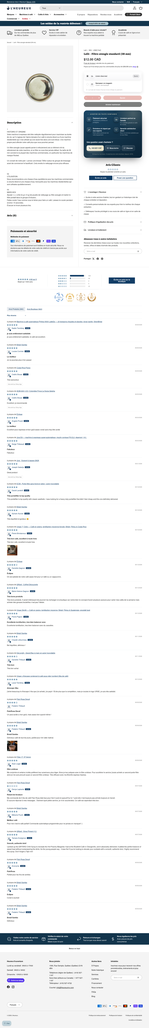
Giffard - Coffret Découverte (27, 584)
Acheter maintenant (113, 104)
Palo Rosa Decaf (23, 699)
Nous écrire (114, 148)
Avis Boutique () (34, 309)
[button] (140, 8)
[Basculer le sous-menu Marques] (16, 14)
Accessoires (59, 14)
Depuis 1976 (31, 2)
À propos (81, 14)
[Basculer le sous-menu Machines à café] (34, 14)
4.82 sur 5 (33, 279)
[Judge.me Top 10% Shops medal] (91, 297)
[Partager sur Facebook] (98, 259)
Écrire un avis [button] (100, 178)
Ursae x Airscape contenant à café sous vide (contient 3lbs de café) (42, 676)
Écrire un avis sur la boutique (122, 280)
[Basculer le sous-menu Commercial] (18, 18)
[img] (27, 279)
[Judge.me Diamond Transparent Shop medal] (59, 297)
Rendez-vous (105, 14)
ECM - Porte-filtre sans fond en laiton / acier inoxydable (38, 483)
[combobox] (81, 8)
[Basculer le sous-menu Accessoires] (66, 14)
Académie (118, 14)
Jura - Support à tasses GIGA (28, 460)
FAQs (94, 992)
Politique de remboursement (97, 1015)
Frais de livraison (90, 63)
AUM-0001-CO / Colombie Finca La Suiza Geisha (36, 391)
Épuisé (122, 98)
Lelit (85, 50)
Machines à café (26, 14)
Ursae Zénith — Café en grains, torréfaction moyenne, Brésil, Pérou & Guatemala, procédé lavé (53, 610)
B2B (128, 2)
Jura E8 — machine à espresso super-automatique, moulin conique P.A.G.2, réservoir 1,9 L (51, 437)
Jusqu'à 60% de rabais (97, 23)
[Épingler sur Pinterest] (102, 259)
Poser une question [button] (125, 178)
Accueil (9, 42)
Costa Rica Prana (23, 367)
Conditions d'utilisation (135, 1020)
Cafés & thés (43, 14)
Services (95, 974)
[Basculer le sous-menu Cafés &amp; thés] (50, 14)
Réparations (93, 14)
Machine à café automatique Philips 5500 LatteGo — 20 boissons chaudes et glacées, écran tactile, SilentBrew (59, 321)
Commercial (12, 18)
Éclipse (19, 414)
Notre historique (98, 970)
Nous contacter (118, 2)
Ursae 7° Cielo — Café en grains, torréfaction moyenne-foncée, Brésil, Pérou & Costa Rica (51, 526)
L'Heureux (15, 1015)
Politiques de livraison (115, 1015)
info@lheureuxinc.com (65, 987)
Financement (97, 983)
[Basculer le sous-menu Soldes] (29, 18)
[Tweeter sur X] (93, 259)
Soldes (25, 18)
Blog (93, 996)
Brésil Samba (22, 344)
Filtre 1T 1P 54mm (24, 757)
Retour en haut (74, 948)
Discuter (129, 148)
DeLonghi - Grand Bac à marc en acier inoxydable (36, 653)
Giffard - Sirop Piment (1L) (27, 831)
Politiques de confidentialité (134, 1015)
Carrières (95, 978)
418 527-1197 (96, 148)
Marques (10, 14)
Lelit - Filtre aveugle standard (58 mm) (24, 42)
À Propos (95, 965)
